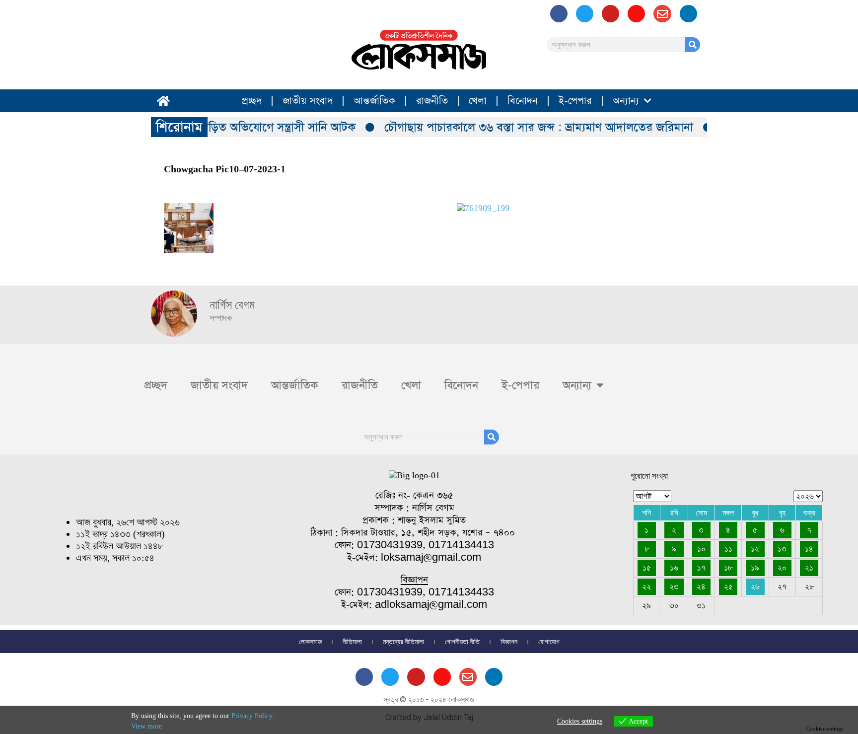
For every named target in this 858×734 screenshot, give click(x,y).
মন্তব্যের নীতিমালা (403, 642)
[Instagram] (636, 13)
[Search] (692, 44)
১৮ (728, 568)
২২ (646, 586)
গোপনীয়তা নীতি (462, 642)
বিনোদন (522, 101)
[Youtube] (610, 13)
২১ (809, 568)
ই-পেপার (575, 101)
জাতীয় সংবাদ (308, 101)
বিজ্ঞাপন (508, 642)
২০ (782, 568)
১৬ (674, 568)
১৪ (809, 549)
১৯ (755, 568)
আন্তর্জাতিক (374, 101)
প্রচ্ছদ (252, 101)
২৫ (728, 586)
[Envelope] (662, 13)
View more (146, 726)
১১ (728, 549)
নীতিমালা (352, 642)
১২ (755, 549)
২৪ (701, 586)
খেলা (478, 101)
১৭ (701, 568)
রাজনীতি (432, 101)
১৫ (647, 568)
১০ (701, 549)
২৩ (674, 586)
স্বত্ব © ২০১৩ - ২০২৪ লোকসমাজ (429, 699)
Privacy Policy (251, 716)
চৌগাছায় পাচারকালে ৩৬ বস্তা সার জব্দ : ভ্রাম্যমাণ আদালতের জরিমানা (530, 127)
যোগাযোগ (549, 642)
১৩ (782, 549)
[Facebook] (559, 13)
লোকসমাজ (310, 642)
